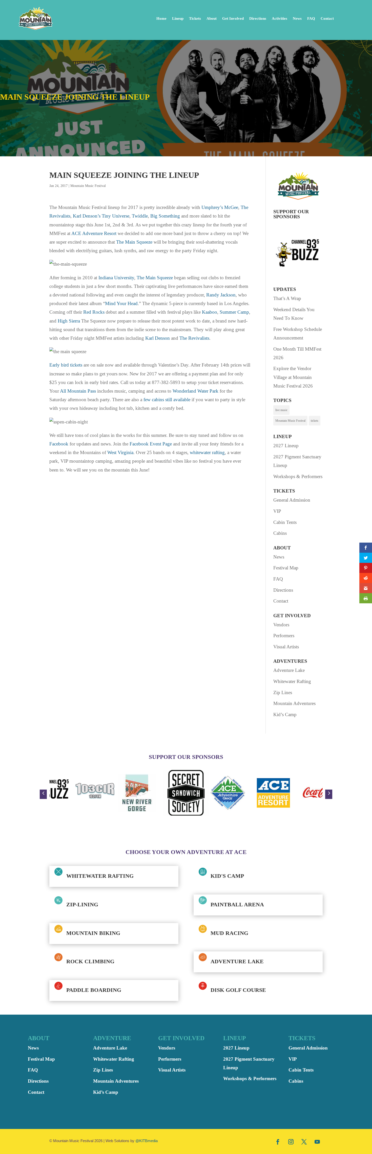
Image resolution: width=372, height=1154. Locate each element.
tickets (314, 420)
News (297, 18)
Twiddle (140, 216)
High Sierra (69, 321)
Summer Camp (234, 312)
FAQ (311, 18)
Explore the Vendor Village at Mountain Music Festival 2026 (293, 377)
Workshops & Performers (297, 476)
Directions (257, 18)
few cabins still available (166, 399)
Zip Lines (282, 692)
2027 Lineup (286, 445)
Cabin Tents (285, 522)
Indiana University (116, 277)
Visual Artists (286, 646)
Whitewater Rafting (292, 681)
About (211, 18)
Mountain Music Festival (88, 186)
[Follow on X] (304, 1141)
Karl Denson (157, 338)
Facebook (58, 443)
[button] (43, 794)
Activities (279, 18)
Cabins (280, 533)
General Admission (291, 500)
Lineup (177, 18)
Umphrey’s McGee (219, 207)
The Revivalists (194, 338)
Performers (283, 635)
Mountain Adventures (294, 703)
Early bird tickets (65, 365)
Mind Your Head (121, 303)
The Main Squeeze (134, 242)
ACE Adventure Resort (93, 233)
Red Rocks (94, 312)
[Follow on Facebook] (278, 1141)
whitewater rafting (207, 452)
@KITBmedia (146, 1141)
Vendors (281, 624)
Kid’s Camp (285, 714)
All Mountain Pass (78, 391)
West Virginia (120, 452)
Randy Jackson (221, 294)
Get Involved (233, 18)
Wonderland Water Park (195, 391)
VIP (277, 511)
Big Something (165, 216)
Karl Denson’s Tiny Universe (101, 216)
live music (281, 410)
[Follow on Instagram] (291, 1141)
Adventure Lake (289, 670)
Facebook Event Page (151, 443)
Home (161, 18)
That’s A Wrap (287, 298)
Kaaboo (209, 312)
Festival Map (285, 567)
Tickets (195, 18)
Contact (327, 18)
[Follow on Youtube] (317, 1141)
